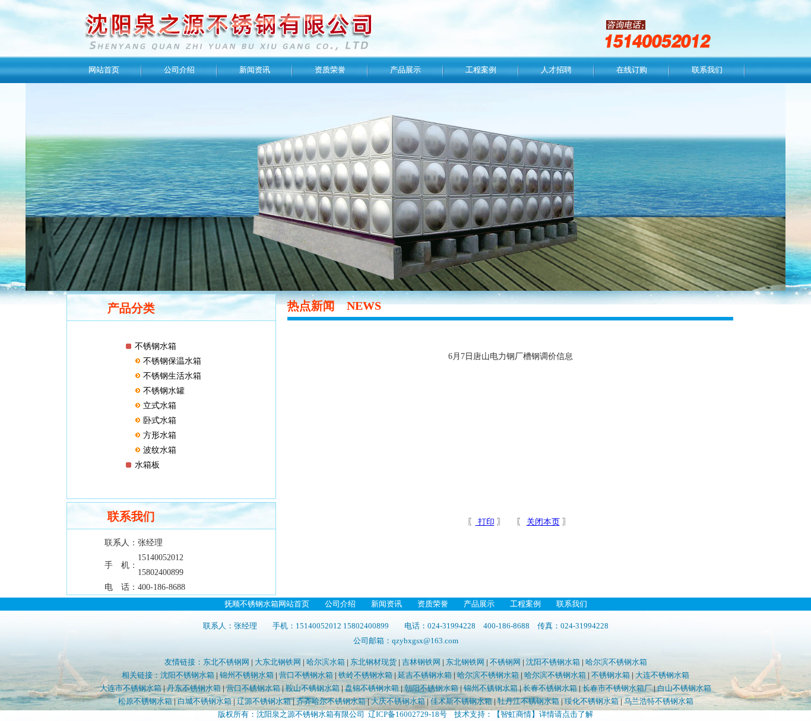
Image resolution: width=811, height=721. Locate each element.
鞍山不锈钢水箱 (313, 688)
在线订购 (631, 69)
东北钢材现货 (373, 662)
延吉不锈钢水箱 (425, 675)
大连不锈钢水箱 (662, 675)
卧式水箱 (158, 420)
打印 (485, 521)
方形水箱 (158, 435)
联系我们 (707, 69)
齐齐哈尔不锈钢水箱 (331, 701)
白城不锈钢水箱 (205, 701)
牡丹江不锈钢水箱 (528, 701)
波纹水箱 (158, 450)
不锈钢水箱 (155, 346)
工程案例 (480, 69)
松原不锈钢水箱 (145, 701)
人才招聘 (556, 69)
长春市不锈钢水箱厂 (617, 688)
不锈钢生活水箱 (171, 375)
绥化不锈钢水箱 (592, 701)
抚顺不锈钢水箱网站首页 (266, 603)
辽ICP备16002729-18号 (407, 714)
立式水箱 (158, 405)
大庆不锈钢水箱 (398, 701)
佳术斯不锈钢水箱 (461, 701)
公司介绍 (179, 69)
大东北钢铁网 (278, 662)
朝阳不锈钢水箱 (431, 688)
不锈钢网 (505, 662)
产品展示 (405, 69)
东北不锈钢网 (226, 662)
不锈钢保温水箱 (171, 361)
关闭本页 (543, 521)
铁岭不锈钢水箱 (365, 675)
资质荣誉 (330, 69)
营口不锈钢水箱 (306, 675)
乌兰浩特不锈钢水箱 (658, 701)
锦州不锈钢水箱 (247, 675)
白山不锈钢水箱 (684, 688)
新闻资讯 (254, 69)
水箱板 (147, 464)
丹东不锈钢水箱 (194, 688)
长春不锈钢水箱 (550, 688)
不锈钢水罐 (163, 390)
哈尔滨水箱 (325, 662)
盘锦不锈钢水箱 (372, 688)
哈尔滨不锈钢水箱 (616, 662)
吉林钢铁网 (421, 662)
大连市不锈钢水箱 (131, 688)
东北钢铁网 (465, 662)
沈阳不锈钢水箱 (553, 662)
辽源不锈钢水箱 (264, 701)
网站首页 (103, 69)
